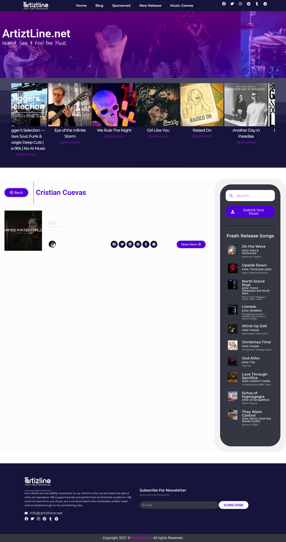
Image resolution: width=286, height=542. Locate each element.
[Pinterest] (250, 5)
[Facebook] (225, 5)
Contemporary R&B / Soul (256, 384)
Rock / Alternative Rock (255, 272)
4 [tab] (145, 162)
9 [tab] (179, 162)
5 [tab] (152, 162)
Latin (53, 223)
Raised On (165, 130)
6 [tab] (158, 162)
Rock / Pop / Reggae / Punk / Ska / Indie (254, 298)
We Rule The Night (77, 130)
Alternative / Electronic (255, 333)
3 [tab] (138, 162)
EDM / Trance (249, 403)
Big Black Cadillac (253, 130)
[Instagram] (242, 5)
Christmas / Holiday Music (257, 349)
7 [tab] (165, 162)
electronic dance (251, 256)
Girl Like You (121, 130)
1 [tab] (125, 162)
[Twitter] (234, 5)
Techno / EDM (250, 424)
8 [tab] (172, 162)
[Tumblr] (258, 5)
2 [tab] (132, 162)
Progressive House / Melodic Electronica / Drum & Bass (254, 316)
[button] (114, 244)
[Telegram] (267, 5)
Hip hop (246, 365)
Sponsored (33, 142)
